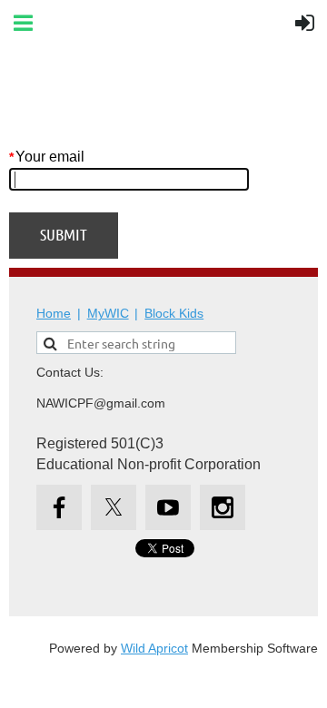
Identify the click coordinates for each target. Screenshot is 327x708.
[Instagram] (222, 507)
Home (53, 313)
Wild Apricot (154, 648)
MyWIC (108, 313)
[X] (113, 507)
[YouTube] (168, 507)
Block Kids (173, 313)
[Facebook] (59, 507)
